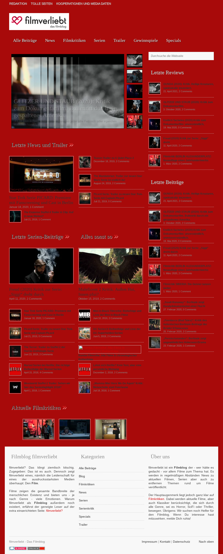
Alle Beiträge (25, 40)
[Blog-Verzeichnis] (18, 549)
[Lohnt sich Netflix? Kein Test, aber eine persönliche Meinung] (84, 374)
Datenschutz (181, 541)
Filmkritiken (74, 40)
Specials (173, 40)
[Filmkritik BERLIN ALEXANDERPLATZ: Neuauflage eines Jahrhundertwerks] (155, 165)
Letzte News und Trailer (39, 145)
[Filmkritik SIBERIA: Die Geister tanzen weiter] (155, 293)
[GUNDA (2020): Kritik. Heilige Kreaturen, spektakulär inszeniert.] (155, 93)
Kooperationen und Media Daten (83, 3)
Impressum (149, 541)
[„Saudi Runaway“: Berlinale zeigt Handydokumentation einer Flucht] (155, 311)
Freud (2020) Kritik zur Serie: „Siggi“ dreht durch (35, 292)
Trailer (119, 40)
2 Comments (122, 161)
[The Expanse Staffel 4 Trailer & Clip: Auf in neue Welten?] (15, 221)
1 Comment (37, 207)
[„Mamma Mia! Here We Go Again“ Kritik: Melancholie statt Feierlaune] (84, 392)
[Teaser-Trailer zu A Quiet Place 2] (85, 167)
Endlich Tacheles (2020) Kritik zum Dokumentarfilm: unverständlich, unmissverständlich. (184, 233)
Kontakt (165, 541)
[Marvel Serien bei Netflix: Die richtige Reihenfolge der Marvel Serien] (15, 374)
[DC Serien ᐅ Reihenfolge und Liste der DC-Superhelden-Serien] (84, 338)
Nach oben (206, 541)
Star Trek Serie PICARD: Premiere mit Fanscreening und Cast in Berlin (41, 200)
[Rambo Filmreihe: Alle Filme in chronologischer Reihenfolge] (109, 351)
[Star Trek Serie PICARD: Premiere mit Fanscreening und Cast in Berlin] (41, 193)
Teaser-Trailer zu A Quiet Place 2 (114, 158)
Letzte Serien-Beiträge (37, 236)
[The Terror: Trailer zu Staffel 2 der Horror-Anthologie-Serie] (15, 356)
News (50, 40)
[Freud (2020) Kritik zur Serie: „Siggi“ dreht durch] (41, 285)
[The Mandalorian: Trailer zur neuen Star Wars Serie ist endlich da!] (85, 185)
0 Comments (115, 201)
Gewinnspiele (146, 40)
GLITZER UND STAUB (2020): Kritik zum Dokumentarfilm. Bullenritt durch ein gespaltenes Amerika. (65, 108)
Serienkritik (86, 508)
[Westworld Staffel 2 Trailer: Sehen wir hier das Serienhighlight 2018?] (15, 392)
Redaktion (18, 3)
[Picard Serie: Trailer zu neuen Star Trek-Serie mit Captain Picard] (85, 203)
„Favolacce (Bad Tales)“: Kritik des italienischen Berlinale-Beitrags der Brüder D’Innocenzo (185, 324)
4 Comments (46, 372)
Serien (99, 40)
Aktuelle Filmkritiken (36, 407)
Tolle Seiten (41, 3)
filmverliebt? (54, 510)
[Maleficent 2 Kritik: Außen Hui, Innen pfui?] (110, 285)
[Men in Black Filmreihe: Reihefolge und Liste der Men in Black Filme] (84, 320)
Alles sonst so (96, 236)
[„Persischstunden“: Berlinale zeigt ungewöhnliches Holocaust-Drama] (155, 347)
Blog (82, 476)
